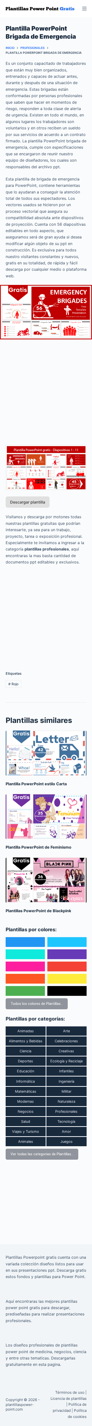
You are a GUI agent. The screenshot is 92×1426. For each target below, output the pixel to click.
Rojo (13, 684)
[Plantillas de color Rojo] (67, 966)
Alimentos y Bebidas (25, 1041)
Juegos (66, 1141)
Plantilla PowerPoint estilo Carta (36, 783)
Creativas (66, 1051)
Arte (66, 1031)
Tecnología (66, 1121)
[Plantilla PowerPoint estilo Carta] (46, 753)
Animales (25, 1141)
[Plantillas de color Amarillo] (67, 979)
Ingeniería (66, 1081)
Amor (66, 1131)
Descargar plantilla (27, 502)
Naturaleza (66, 1101)
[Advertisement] (46, 389)
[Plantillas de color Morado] (67, 954)
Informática (25, 1081)
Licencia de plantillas (69, 1398)
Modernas (25, 1101)
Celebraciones (66, 1041)
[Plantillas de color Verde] (25, 991)
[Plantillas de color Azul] (25, 942)
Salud (25, 1121)
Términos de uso (69, 1392)
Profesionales (66, 1111)
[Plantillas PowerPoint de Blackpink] (46, 880)
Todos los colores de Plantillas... (37, 1003)
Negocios (26, 1111)
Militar (66, 1091)
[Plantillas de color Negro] (67, 991)
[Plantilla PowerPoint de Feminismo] (46, 817)
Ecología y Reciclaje (66, 1061)
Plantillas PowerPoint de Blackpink (38, 910)
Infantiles (66, 1071)
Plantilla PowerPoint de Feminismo (38, 847)
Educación (25, 1071)
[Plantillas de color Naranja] (25, 979)
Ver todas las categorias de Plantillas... (42, 1154)
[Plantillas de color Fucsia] (25, 966)
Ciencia (25, 1051)
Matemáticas (25, 1091)
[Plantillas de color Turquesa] (25, 954)
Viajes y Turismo (25, 1131)
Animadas (25, 1031)
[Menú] (84, 8)
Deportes (25, 1061)
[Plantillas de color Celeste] (67, 942)
